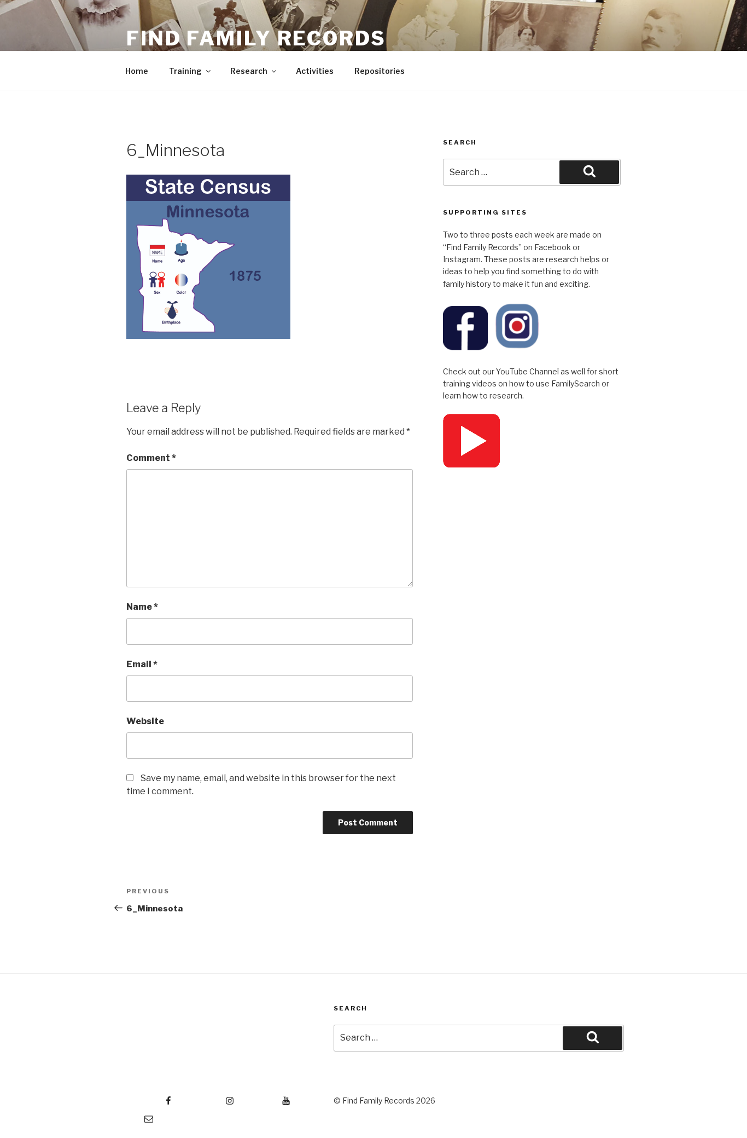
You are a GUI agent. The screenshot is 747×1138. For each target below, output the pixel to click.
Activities (315, 71)
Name (142, 607)
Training (185, 71)
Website (145, 721)
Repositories (379, 71)
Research (248, 71)
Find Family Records (256, 38)
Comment (151, 458)
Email (141, 664)
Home (136, 71)
